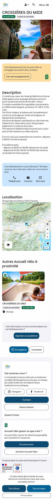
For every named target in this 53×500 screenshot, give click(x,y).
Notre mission (26, 407)
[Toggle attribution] (47, 243)
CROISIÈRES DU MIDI (14, 303)
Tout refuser (14, 488)
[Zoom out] (47, 233)
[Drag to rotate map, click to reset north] (47, 237)
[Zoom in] (47, 229)
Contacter (36, 349)
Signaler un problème (26, 335)
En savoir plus (26, 444)
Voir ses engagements (17, 76)
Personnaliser (26, 495)
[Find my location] (47, 224)
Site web (40, 181)
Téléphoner (14, 181)
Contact (26, 399)
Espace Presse (11, 414)
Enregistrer (21, 349)
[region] (26, 226)
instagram (16, 391)
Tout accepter (38, 488)
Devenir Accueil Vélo (26, 451)
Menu (42, 5)
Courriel (28, 181)
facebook (38, 391)
